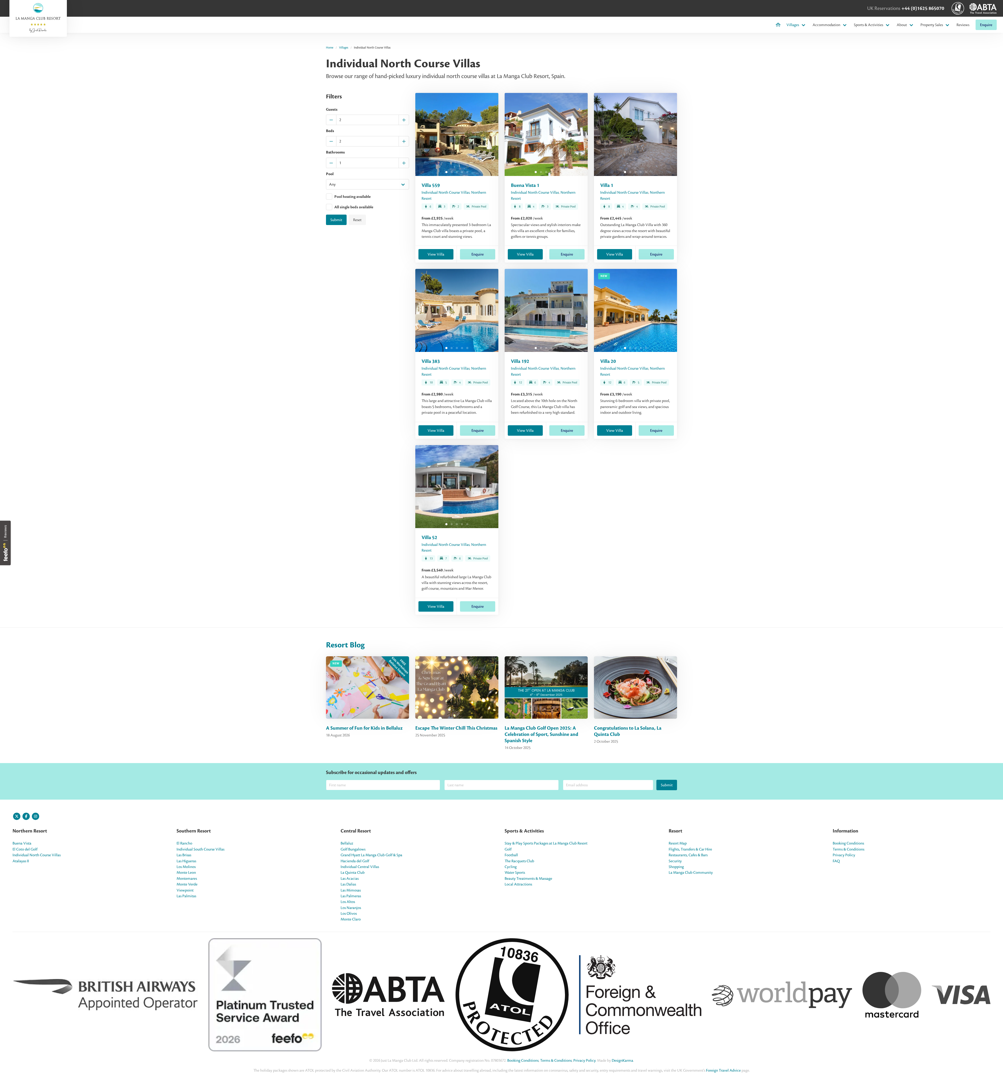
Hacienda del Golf (355, 861)
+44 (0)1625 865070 (922, 8)
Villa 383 (431, 361)
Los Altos (348, 901)
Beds (330, 131)
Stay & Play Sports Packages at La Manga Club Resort (546, 843)
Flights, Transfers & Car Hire (690, 849)
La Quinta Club (353, 872)
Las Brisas (184, 855)
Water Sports (515, 872)
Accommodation (826, 24)
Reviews (963, 24)
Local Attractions (518, 884)
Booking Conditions (848, 843)
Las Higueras (186, 861)
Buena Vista (22, 843)
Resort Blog (345, 645)
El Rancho (184, 843)
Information (845, 831)
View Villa (436, 254)
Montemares (187, 878)
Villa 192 (520, 361)
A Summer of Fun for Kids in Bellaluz (364, 728)
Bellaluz (347, 843)
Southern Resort (194, 831)
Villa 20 (608, 361)
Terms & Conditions (848, 849)
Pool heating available (352, 196)
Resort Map (678, 843)
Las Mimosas (351, 890)
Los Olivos (349, 913)
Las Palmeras (351, 896)
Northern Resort (30, 831)
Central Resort (356, 831)
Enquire (986, 24)
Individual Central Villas (360, 866)
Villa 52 (429, 537)
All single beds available (353, 207)
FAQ (836, 861)
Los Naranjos (351, 907)
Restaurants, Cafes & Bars (688, 855)
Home (329, 47)
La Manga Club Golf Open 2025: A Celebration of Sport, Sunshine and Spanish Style (541, 734)
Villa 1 (606, 185)
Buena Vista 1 (525, 185)
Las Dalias (348, 884)
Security (675, 861)
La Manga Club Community (691, 872)
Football (511, 855)
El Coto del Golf (25, 849)
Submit (336, 219)
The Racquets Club (519, 861)
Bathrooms (335, 152)
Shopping (676, 866)
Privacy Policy (844, 855)
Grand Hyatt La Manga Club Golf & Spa (371, 855)
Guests (331, 109)
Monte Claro (351, 919)
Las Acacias (350, 878)
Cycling (511, 866)
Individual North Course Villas (446, 192)
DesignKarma (622, 1060)
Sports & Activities (868, 24)
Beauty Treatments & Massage (528, 878)
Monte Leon (186, 872)
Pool (330, 174)
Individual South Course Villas (200, 849)
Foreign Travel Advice (723, 1070)
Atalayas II (21, 861)
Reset (357, 219)
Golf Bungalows (353, 849)
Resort (675, 831)
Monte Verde (187, 884)
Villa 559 (431, 185)
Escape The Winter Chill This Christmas (456, 728)
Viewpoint (185, 890)
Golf (508, 849)
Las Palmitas (186, 896)
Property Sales (931, 24)
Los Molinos (186, 866)
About (902, 24)
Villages (792, 24)
